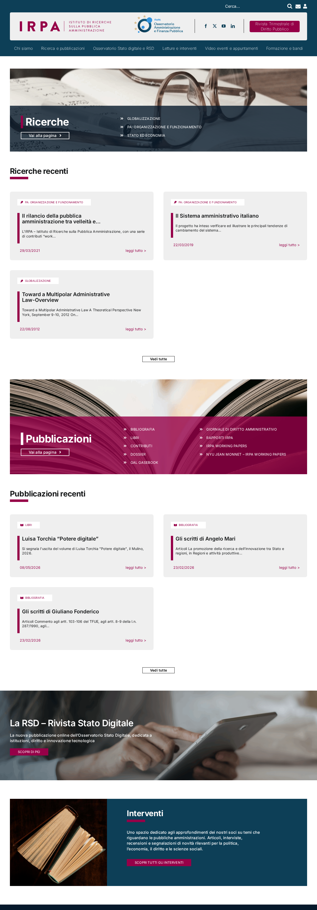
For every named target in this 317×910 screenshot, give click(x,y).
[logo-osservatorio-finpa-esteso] (158, 16)
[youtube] (224, 26)
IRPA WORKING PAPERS (226, 446)
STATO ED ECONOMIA (146, 135)
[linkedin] (233, 26)
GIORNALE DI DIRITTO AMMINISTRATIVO (241, 429)
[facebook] (206, 26)
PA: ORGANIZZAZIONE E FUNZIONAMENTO (164, 127)
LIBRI (135, 438)
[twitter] (215, 26)
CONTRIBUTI (141, 446)
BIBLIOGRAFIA (143, 429)
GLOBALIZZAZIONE (143, 118)
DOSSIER (138, 454)
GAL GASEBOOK (144, 462)
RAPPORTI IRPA (219, 438)
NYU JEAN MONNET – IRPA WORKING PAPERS (246, 454)
